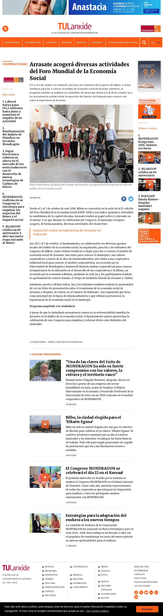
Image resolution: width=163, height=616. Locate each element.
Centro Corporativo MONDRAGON (65, 342)
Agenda (66, 42)
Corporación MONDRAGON (84, 32)
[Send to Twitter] (130, 198)
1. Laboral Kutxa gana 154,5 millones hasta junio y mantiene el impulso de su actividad (12, 111)
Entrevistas (33, 42)
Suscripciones (108, 593)
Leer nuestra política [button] (97, 611)
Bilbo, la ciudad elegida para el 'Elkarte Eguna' (93, 419)
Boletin (105, 597)
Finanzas (77, 574)
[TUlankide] (75, 27)
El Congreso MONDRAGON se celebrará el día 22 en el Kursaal (94, 470)
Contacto (139, 574)
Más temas (50, 595)
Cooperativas (80, 566)
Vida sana (50, 583)
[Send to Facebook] (123, 198)
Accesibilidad (141, 570)
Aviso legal (140, 578)
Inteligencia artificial (122, 42)
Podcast (97, 42)
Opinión (51, 42)
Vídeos (104, 566)
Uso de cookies (142, 585)
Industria (78, 579)
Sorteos (49, 591)
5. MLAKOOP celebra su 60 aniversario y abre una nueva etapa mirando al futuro (12, 235)
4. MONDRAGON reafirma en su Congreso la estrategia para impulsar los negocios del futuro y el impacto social (13, 207)
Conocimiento (80, 587)
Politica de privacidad (146, 582)
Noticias (49, 566)
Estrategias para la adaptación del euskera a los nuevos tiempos (96, 517)
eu (152, 42)
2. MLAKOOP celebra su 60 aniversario (147, 172)
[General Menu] (5, 29)
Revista (81, 42)
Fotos (104, 574)
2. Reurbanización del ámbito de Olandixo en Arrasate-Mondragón (13, 136)
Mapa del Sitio (141, 566)
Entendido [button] (147, 609)
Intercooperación (54, 587)
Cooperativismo (15, 64)
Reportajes (12, 42)
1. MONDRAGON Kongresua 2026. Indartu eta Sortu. (148, 142)
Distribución (79, 583)
